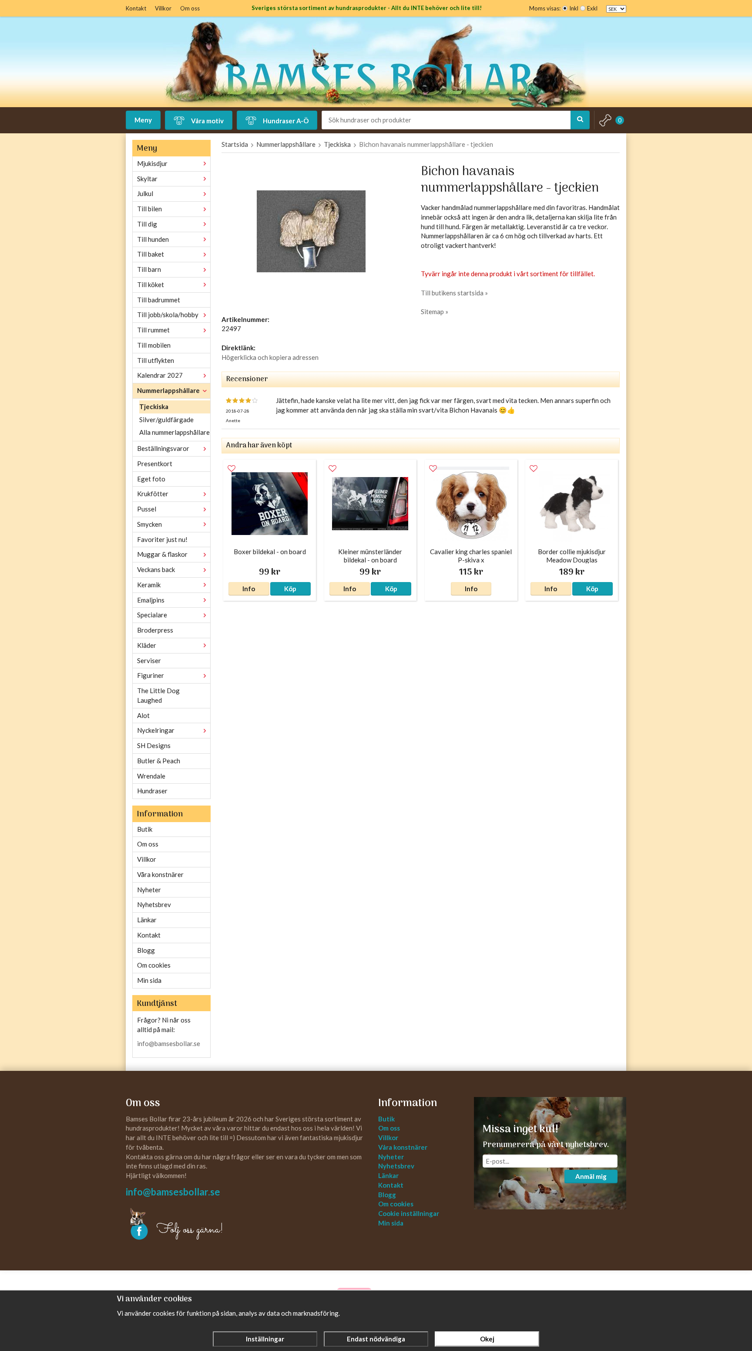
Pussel (146, 509)
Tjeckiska (153, 406)
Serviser (149, 660)
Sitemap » (434, 311)
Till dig (147, 224)
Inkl (573, 8)
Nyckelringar (156, 730)
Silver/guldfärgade (166, 419)
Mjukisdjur (152, 163)
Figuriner (150, 675)
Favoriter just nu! (162, 539)
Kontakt (136, 8)
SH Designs (154, 745)
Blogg (146, 950)
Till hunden (153, 239)
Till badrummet (158, 300)
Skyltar (147, 179)
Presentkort (154, 463)
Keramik (149, 585)
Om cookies (154, 965)
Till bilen (149, 209)
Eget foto (151, 479)
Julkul (145, 193)
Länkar (147, 920)
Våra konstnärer (160, 874)
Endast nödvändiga (376, 1339)
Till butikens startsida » (454, 293)
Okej (487, 1339)
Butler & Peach (158, 761)
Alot (143, 715)
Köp (290, 589)
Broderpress (155, 630)
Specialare (152, 615)
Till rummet (153, 330)
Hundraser (152, 791)
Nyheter (149, 890)
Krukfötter (152, 494)
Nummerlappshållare (168, 390)
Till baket (150, 254)
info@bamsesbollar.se (168, 1043)
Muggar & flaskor (162, 554)
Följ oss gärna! (190, 1229)
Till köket (150, 284)
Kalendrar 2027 (160, 375)
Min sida (149, 980)
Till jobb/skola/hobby (167, 314)
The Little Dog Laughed (158, 695)
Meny (143, 120)
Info (248, 589)
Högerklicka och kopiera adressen (270, 357)
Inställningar (265, 1339)
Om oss (190, 8)
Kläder (146, 645)
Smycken (149, 524)
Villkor (163, 8)
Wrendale (151, 776)
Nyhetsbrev (154, 904)
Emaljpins (150, 600)
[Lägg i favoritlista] (231, 468)
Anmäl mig (591, 1176)
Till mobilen (154, 345)
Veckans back (156, 569)
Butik (144, 829)
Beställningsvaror (163, 448)
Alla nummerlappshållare (174, 432)
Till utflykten (155, 360)
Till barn (149, 269)
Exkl (592, 8)
